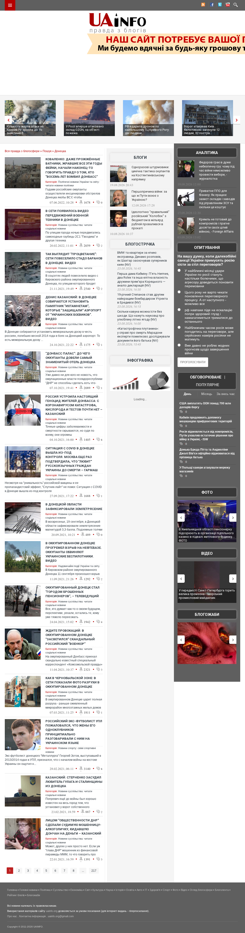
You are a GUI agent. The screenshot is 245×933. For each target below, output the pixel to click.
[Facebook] (210, 5)
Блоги (140, 157)
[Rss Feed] (202, 5)
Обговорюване (205, 377)
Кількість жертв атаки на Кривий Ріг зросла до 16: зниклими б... (25, 130)
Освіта (130, 889)
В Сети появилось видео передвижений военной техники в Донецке (67, 215)
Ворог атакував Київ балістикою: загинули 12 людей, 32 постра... (202, 130)
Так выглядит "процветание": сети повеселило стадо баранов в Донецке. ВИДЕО (73, 258)
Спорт (166, 889)
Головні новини (28, 889)
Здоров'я (155, 889)
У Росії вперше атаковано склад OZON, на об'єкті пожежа (85, 130)
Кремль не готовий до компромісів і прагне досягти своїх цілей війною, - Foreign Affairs (216, 225)
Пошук (47, 151)
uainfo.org (51, 911)
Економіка (76, 889)
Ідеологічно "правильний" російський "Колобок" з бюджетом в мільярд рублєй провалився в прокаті (150, 220)
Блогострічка (140, 244)
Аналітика (207, 152)
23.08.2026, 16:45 (129, 268)
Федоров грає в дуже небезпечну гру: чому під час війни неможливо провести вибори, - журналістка (216, 170)
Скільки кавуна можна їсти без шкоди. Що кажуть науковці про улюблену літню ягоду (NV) (140, 315)
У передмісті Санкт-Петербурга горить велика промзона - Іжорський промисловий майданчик (207, 594)
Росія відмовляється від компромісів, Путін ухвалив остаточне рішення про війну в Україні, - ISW (206, 435)
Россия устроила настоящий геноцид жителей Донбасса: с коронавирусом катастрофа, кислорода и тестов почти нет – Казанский (73, 405)
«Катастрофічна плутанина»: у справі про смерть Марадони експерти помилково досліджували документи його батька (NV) (143, 334)
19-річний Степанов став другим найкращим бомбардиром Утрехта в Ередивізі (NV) (142, 298)
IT (146, 889)
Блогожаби (207, 614)
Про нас (12, 916)
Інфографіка (140, 360)
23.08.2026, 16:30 (129, 289)
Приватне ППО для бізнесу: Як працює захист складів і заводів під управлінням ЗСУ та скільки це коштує (217, 199)
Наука (109, 889)
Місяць (206, 394)
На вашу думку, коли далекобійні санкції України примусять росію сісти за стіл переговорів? (207, 260)
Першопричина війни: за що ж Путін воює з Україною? (149, 195)
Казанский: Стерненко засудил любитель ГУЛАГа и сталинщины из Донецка (73, 782)
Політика (45, 889)
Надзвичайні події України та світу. (79, 566)
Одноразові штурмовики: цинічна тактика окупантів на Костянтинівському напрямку (151, 173)
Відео (207, 553)
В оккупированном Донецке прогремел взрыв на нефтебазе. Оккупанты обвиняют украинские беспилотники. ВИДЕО (73, 551)
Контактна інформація (32, 916)
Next (238, 120)
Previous (7, 120)
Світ (87, 889)
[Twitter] (219, 5)
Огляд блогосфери (201, 889)
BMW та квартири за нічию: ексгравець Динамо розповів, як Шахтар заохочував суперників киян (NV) (142, 258)
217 (93, 870)
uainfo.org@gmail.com (61, 916)
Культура (97, 889)
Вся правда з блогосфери (22, 151)
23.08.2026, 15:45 (129, 344)
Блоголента (222, 889)
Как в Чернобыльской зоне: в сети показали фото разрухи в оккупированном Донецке (72, 682)
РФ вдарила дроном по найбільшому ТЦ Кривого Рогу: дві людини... (147, 130)
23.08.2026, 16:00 (129, 323)
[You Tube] (227, 5)
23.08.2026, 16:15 (129, 306)
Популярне (207, 385)
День (187, 394)
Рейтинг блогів (16, 895)
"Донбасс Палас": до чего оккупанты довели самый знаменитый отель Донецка (70, 358)
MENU (10, 5)
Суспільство (60, 889)
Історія (120, 889)
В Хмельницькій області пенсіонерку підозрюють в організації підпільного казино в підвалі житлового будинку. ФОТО (206, 534)
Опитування (207, 247)
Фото (207, 492)
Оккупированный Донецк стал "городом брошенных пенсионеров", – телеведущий (72, 592)
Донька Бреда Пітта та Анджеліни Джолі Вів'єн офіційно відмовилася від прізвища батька (207, 453)
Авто (139, 889)
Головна (12, 889)
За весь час (226, 394)
